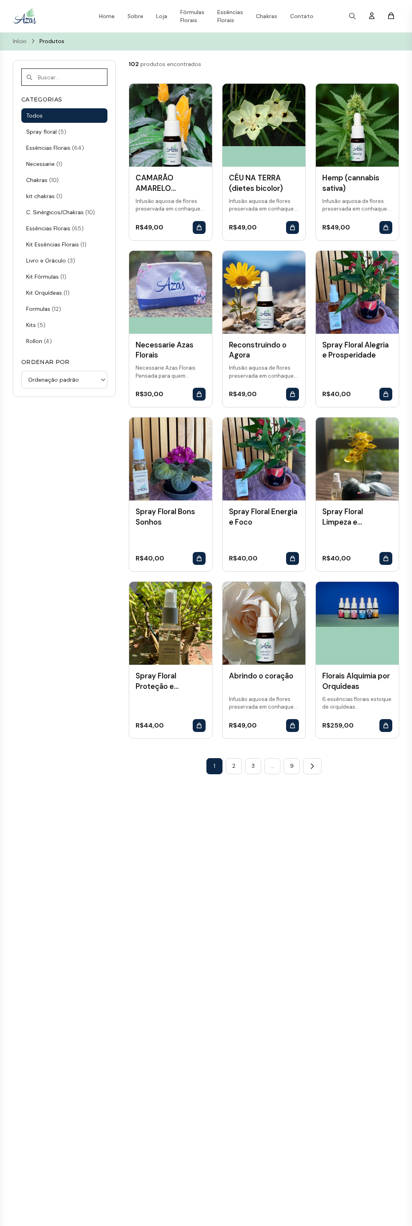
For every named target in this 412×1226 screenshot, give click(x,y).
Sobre (135, 16)
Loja (161, 16)
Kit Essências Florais (56, 244)
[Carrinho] (391, 16)
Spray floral (46, 131)
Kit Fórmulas (46, 276)
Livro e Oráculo (50, 260)
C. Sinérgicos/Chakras (60, 212)
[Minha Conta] (372, 16)
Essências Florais (230, 16)
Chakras (266, 16)
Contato (301, 16)
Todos (34, 115)
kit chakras (44, 196)
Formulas (43, 308)
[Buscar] (352, 16)
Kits (35, 325)
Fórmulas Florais (192, 16)
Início (20, 41)
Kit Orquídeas (48, 292)
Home (107, 16)
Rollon (39, 341)
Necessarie (44, 163)
